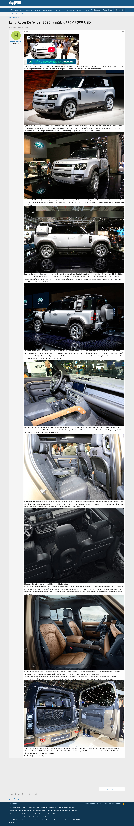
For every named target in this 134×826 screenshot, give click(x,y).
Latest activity (13, 14)
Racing (87, 10)
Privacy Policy (103, 803)
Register (21, 14)
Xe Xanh (37, 10)
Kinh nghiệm (59, 10)
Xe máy (79, 10)
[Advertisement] (67, 773)
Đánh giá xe (19, 10)
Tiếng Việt (14, 803)
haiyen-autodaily (16, 27)
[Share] (120, 31)
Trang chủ (118, 803)
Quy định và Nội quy (91, 803)
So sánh (29, 10)
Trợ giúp (111, 803)
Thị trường (70, 10)
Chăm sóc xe (47, 10)
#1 (123, 31)
